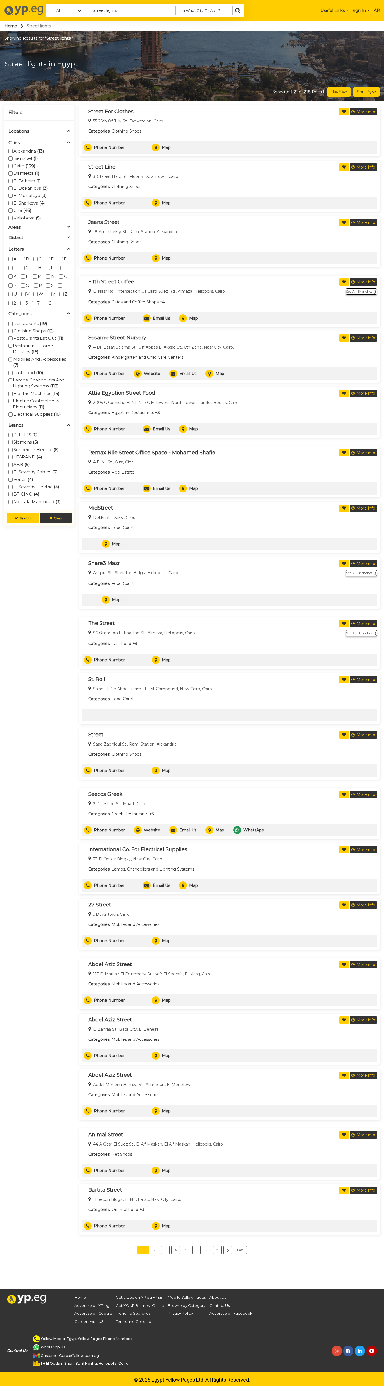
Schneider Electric (36, 449)
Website (152, 373)
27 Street (99, 905)
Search (25, 518)
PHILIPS (25, 434)
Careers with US (89, 1321)
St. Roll (96, 679)
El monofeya (30, 195)
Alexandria (28, 151)
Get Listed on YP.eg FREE (139, 1297)
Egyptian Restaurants (133, 412)
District (15, 237)
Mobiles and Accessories (39, 362)
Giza (22, 210)
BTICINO (26, 494)
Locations (18, 131)
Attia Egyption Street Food (121, 393)
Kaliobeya (27, 218)
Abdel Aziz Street (110, 964)
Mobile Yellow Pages (187, 1297)
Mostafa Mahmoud (37, 501)
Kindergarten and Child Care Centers (147, 357)
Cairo (24, 166)
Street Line (102, 167)
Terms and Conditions (135, 1321)
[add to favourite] (344, 111)
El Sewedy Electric (36, 486)
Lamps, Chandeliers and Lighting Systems (39, 382)
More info (365, 111)
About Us (217, 1297)
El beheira (27, 180)
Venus (23, 479)
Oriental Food (125, 1209)
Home (10, 25)
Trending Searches (133, 1313)
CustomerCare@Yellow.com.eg (70, 1355)
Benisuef (25, 158)
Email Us (161, 318)
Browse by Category (186, 1305)
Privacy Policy (180, 1313)
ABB (21, 464)
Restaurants (30, 323)
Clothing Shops (33, 330)
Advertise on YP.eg (91, 1305)
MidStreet (100, 508)
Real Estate (123, 472)
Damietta (26, 173)
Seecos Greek (105, 794)
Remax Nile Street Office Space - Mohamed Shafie (151, 452)
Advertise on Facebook (230, 1313)
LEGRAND (27, 457)
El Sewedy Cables (35, 471)
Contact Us (219, 1305)
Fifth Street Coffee (111, 282)
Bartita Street (105, 1190)
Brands (15, 425)
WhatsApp (253, 830)
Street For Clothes (111, 111)
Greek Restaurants (130, 813)
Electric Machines (36, 393)
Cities (14, 142)
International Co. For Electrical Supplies (137, 849)
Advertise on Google (93, 1313)
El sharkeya (29, 203)
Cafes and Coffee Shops (135, 302)
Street (95, 734)
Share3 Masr (104, 563)
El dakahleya (30, 188)
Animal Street (105, 1134)
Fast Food (28, 372)
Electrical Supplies (37, 414)
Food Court (123, 527)
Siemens (25, 442)
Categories (19, 314)
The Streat (101, 623)
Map (166, 147)
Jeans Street (103, 222)
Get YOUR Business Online (140, 1305)
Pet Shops (122, 1154)
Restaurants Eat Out (38, 338)
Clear (58, 518)
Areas (14, 227)
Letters (16, 249)
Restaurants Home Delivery (33, 348)
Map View (339, 91)
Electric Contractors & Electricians (36, 403)
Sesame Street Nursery (117, 338)
